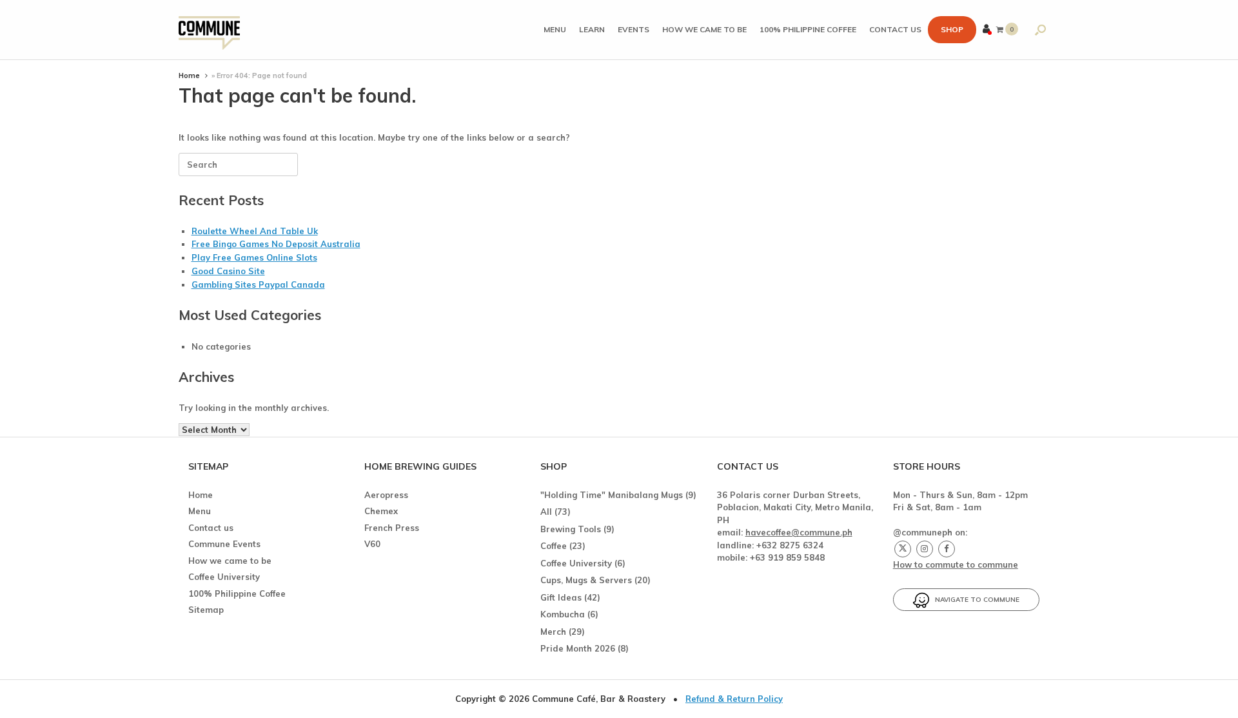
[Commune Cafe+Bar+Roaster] (209, 30)
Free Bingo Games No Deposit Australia (276, 244)
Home (189, 75)
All (546, 511)
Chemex (381, 511)
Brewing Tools (570, 529)
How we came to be (704, 29)
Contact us (895, 29)
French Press (391, 528)
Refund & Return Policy (734, 698)
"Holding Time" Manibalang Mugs (611, 495)
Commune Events (224, 544)
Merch (553, 631)
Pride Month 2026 (577, 648)
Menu (555, 29)
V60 (372, 544)
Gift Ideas (561, 597)
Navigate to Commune (974, 599)
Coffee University (224, 577)
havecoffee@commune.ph (798, 532)
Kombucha (562, 614)
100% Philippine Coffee (808, 29)
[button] (1040, 29)
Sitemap (206, 609)
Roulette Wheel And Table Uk (255, 231)
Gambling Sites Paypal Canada (258, 284)
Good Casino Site (228, 271)
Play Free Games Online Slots (254, 257)
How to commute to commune (955, 564)
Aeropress (386, 495)
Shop (952, 29)
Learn (592, 29)
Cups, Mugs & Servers (586, 580)
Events (633, 29)
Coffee (553, 546)
